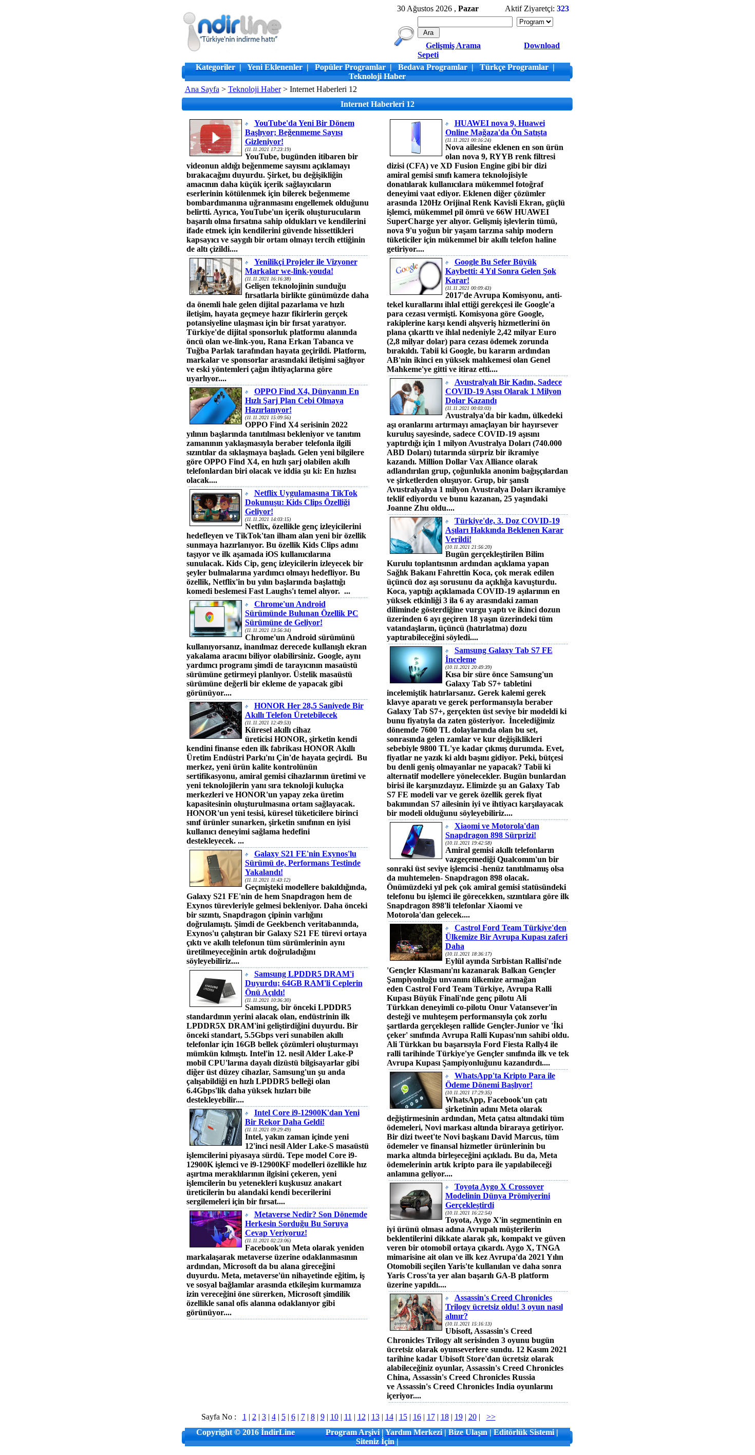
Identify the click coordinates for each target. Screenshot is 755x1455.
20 (472, 1416)
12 (361, 1416)
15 (403, 1416)
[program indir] (232, 51)
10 (334, 1416)
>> (491, 1416)
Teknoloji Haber (254, 89)
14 (389, 1416)
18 (445, 1416)
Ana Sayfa (202, 89)
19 (459, 1416)
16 (417, 1416)
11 (348, 1416)
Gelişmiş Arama (453, 45)
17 (431, 1416)
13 (375, 1416)
